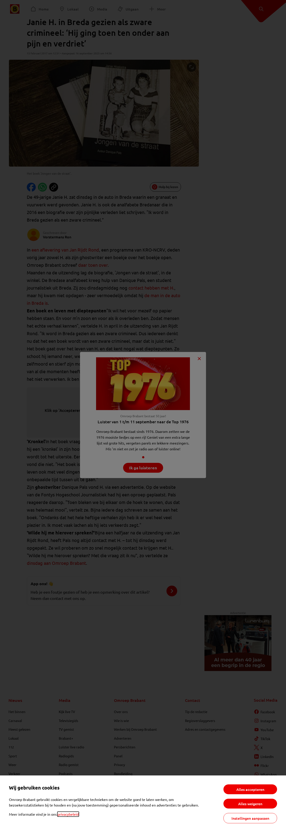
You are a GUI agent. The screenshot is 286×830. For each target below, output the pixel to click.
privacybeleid (68, 814)
